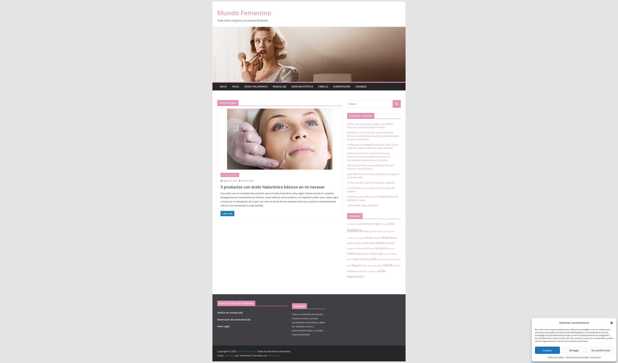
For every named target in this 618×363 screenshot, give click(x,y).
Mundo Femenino (244, 12)
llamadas (391, 249)
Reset (364, 266)
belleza (354, 230)
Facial (235, 86)
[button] (611, 322)
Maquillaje (279, 86)
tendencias (353, 271)
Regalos (356, 265)
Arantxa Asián (247, 180)
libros (372, 248)
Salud (387, 265)
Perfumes (365, 259)
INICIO (223, 86)
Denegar (574, 350)
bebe (391, 224)
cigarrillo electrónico (378, 231)
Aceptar (547, 350)
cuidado (368, 237)
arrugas (376, 224)
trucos (363, 271)
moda (372, 253)
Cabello (323, 86)
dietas (393, 237)
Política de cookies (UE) (230, 312)
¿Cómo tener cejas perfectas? (363, 205)
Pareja (393, 253)
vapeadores (372, 271)
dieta (385, 237)
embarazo (369, 243)
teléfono (396, 266)
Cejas (366, 231)
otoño (386, 254)
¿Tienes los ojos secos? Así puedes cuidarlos (371, 182)
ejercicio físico (354, 243)
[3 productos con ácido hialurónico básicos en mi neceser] (279, 139)
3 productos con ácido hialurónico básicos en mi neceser (272, 187)
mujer (380, 253)
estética (381, 243)
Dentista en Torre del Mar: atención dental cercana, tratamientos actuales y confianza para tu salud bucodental (373, 136)
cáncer (377, 237)
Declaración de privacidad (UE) (233, 319)
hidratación (362, 248)
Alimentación (341, 86)
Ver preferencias (600, 350)
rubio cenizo (377, 266)
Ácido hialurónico (256, 86)
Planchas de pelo (384, 259)
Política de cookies (556, 357)
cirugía (359, 238)
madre (351, 253)
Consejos (361, 86)
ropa (369, 266)
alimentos (365, 223)
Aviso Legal (595, 357)
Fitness (391, 243)
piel (373, 259)
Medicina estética (302, 86)
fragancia (351, 249)
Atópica (384, 224)
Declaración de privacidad (577, 357)
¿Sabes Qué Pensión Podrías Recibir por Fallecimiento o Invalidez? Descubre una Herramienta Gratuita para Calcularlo (368, 157)
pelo (356, 259)
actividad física (353, 224)
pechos (350, 259)
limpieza (381, 248)
